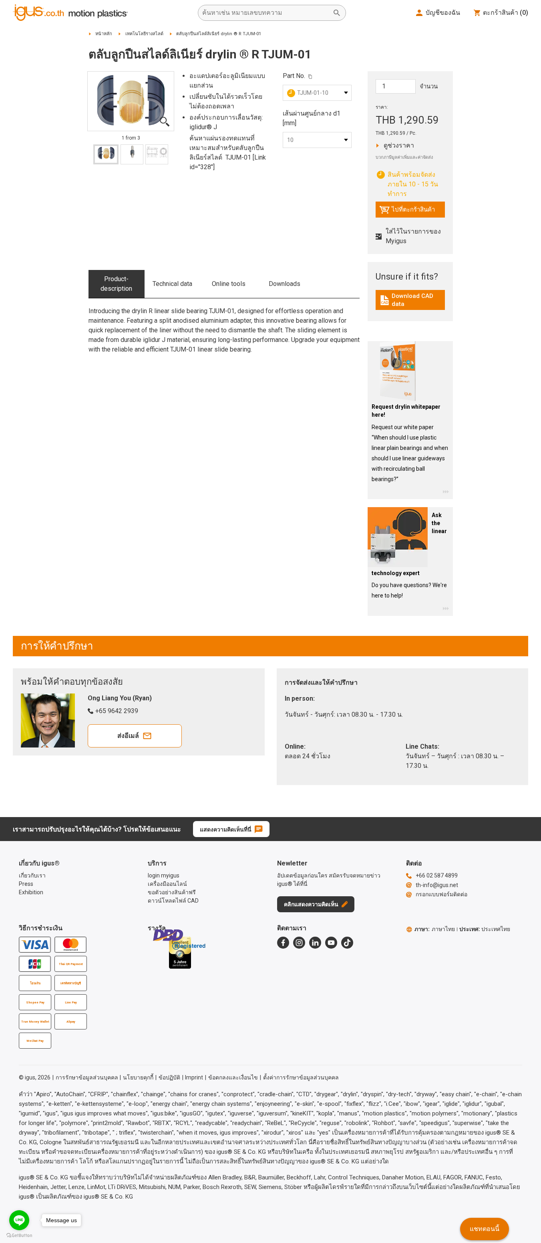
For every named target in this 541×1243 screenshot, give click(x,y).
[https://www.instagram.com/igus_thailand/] (299, 943)
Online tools (228, 284)
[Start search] (337, 13)
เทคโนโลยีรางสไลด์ (144, 33)
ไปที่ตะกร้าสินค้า (407, 211)
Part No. (294, 76)
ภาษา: (434, 929)
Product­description (116, 283)
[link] (410, 303)
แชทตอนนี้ (484, 1229)
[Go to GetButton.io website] (19, 1235)
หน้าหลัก (103, 33)
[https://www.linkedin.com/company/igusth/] (315, 943)
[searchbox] (265, 13)
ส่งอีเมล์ (128, 735)
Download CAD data (411, 300)
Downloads (284, 284)
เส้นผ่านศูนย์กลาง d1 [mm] (311, 118)
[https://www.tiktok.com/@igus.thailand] (347, 943)
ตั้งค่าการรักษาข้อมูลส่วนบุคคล (301, 1077)
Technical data (172, 284)
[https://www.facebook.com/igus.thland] (283, 943)
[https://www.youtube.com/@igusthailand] (331, 943)
